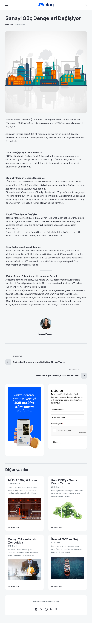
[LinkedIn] (51, 609)
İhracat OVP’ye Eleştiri (66, 539)
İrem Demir (46, 334)
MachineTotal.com (52, 601)
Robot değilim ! (57, 424)
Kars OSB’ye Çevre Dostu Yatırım (64, 481)
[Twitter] (41, 609)
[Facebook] (36, 609)
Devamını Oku (13, 528)
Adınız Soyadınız (58, 409)
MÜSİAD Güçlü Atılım (22, 480)
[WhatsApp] (56, 609)
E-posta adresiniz (59, 417)
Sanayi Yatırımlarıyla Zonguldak (22, 540)
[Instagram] (46, 609)
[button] (6, 5)
